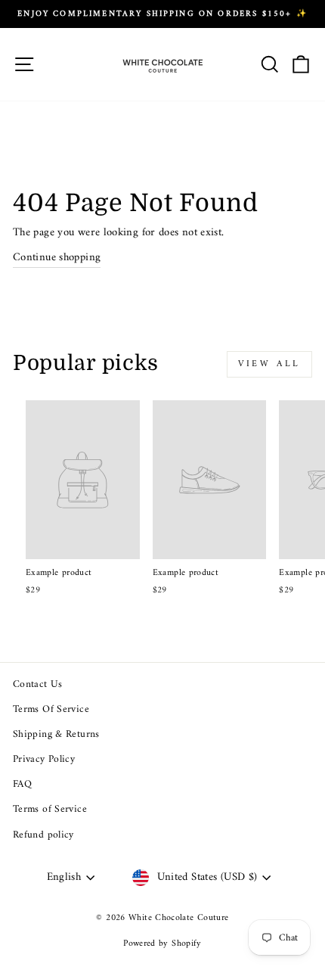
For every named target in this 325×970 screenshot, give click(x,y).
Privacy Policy (44, 760)
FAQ (22, 785)
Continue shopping (57, 258)
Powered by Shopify (162, 944)
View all (269, 364)
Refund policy (43, 835)
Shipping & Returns (56, 735)
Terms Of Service (51, 710)
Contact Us (38, 685)
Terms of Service (50, 810)
